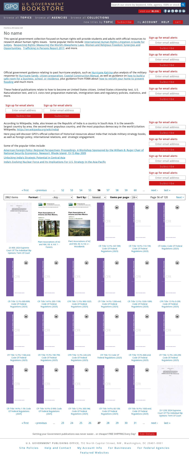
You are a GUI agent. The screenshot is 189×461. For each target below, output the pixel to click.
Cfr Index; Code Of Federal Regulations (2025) (170, 247)
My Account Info (89, 448)
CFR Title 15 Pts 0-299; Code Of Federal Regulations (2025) (170, 304)
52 (62, 190)
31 (135, 423)
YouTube (176, 11)
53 (71, 190)
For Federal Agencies (153, 448)
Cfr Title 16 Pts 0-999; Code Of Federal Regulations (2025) (49, 411)
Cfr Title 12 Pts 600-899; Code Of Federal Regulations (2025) (19, 304)
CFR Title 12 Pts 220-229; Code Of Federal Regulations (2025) (79, 358)
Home (7, 27)
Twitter (169, 11)
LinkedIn (183, 11)
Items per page (120, 197)
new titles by (108, 22)
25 (80, 423)
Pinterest (180, 11)
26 (89, 423)
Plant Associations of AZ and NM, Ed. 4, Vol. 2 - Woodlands (79, 244)
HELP (165, 22)
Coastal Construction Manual (81, 75)
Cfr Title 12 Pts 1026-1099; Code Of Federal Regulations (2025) (140, 304)
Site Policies (28, 448)
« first (25, 190)
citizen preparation (51, 75)
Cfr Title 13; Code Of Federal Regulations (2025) (109, 356)
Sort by (81, 197)
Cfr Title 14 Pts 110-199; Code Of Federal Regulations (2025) (140, 248)
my (147, 22)
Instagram (172, 11)
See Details (147, 433)
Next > (180, 197)
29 (117, 423)
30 (126, 423)
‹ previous (41, 190)
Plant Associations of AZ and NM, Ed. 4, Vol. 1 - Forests (49, 244)
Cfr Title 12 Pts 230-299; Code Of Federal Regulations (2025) (170, 358)
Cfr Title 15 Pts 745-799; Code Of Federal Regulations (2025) (49, 358)
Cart (178, 22)
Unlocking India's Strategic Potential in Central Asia (34, 157)
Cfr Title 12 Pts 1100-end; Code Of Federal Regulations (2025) (18, 358)
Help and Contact (58, 448)
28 (108, 423)
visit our (149, 11)
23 (62, 423)
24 (71, 423)
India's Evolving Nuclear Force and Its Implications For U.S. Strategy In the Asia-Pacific (55, 161)
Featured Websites (94, 452)
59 (126, 190)
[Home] (35, 9)
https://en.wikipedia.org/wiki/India (37, 129)
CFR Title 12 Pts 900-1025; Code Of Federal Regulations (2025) (79, 304)
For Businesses (119, 448)
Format (33, 197)
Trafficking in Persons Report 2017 (43, 48)
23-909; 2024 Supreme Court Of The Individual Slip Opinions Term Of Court (18, 250)
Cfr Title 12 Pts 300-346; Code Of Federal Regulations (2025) (79, 411)
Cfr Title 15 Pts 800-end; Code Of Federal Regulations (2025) (140, 358)
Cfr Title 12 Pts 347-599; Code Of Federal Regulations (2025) (110, 248)
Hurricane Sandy (28, 75)
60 (135, 190)
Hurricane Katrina (102, 72)
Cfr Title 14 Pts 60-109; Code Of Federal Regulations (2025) (109, 411)
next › (154, 190)
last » (167, 190)
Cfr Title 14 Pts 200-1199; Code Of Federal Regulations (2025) (49, 304)
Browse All (18, 17)
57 (108, 190)
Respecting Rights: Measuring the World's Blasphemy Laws (49, 45)
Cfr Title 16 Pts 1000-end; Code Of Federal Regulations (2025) (140, 411)
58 (117, 190)
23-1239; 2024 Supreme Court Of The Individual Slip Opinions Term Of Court (170, 413)
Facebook (165, 11)
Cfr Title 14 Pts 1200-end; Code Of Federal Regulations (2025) (109, 304)
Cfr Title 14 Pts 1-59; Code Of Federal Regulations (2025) (19, 411)
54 (80, 190)
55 (89, 190)
